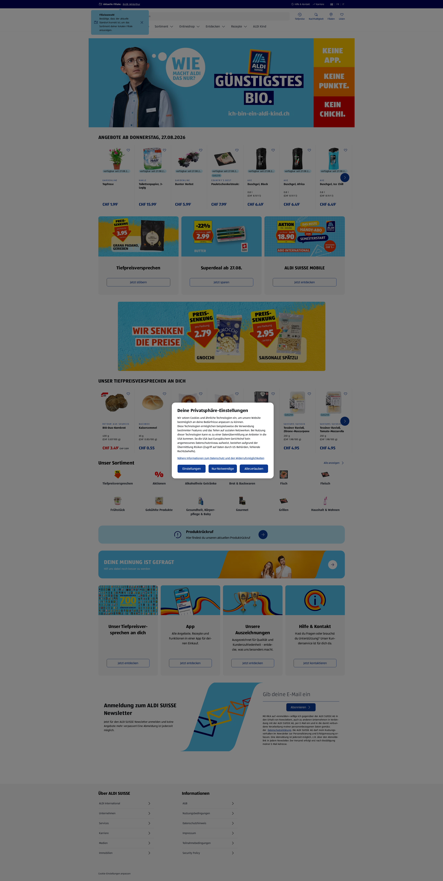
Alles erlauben (254, 468)
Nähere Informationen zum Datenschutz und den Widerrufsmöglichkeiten (220, 458)
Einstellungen (191, 468)
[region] (223, 440)
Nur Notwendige (223, 468)
